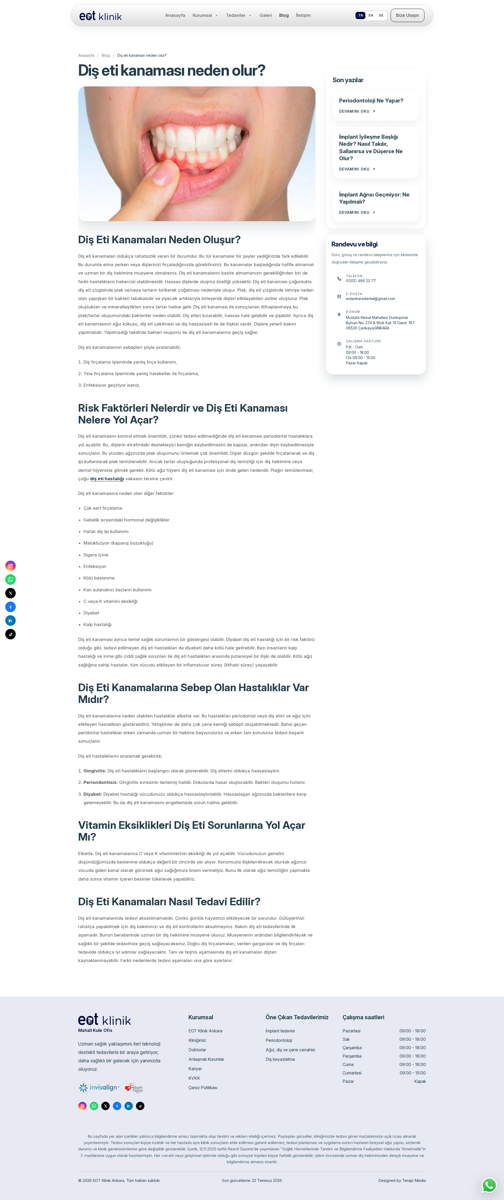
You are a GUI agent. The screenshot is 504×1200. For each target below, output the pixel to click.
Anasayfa (175, 15)
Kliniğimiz (197, 1040)
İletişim (303, 15)
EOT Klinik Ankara (205, 1030)
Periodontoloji (279, 1040)
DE (381, 15)
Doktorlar (197, 1049)
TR (360, 15)
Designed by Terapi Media (402, 1180)
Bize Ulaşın (407, 15)
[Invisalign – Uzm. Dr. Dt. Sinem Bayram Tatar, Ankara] (99, 1087)
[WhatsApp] (94, 1106)
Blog (284, 15)
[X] (105, 1106)
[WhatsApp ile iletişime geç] (489, 1185)
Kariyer (195, 1068)
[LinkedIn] (128, 1106)
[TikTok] (140, 1106)
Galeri (266, 15)
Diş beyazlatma (280, 1059)
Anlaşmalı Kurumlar (206, 1059)
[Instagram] (82, 1106)
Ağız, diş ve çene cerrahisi (290, 1049)
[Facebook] (117, 1106)
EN (371, 15)
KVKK (194, 1078)
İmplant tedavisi (280, 1030)
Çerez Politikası (202, 1087)
